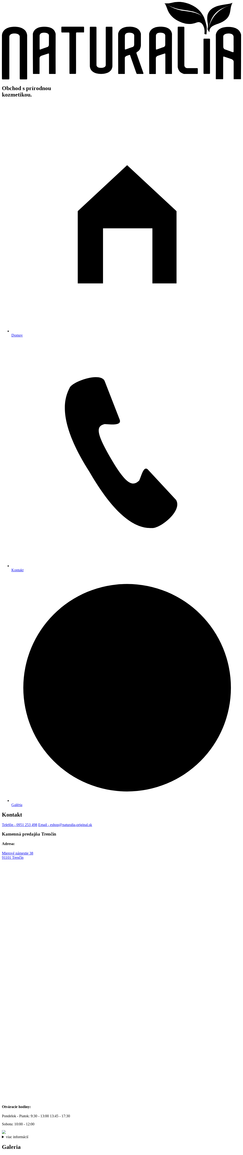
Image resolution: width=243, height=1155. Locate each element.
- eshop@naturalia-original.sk (65, 825)
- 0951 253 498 (19, 825)
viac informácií (17, 1137)
